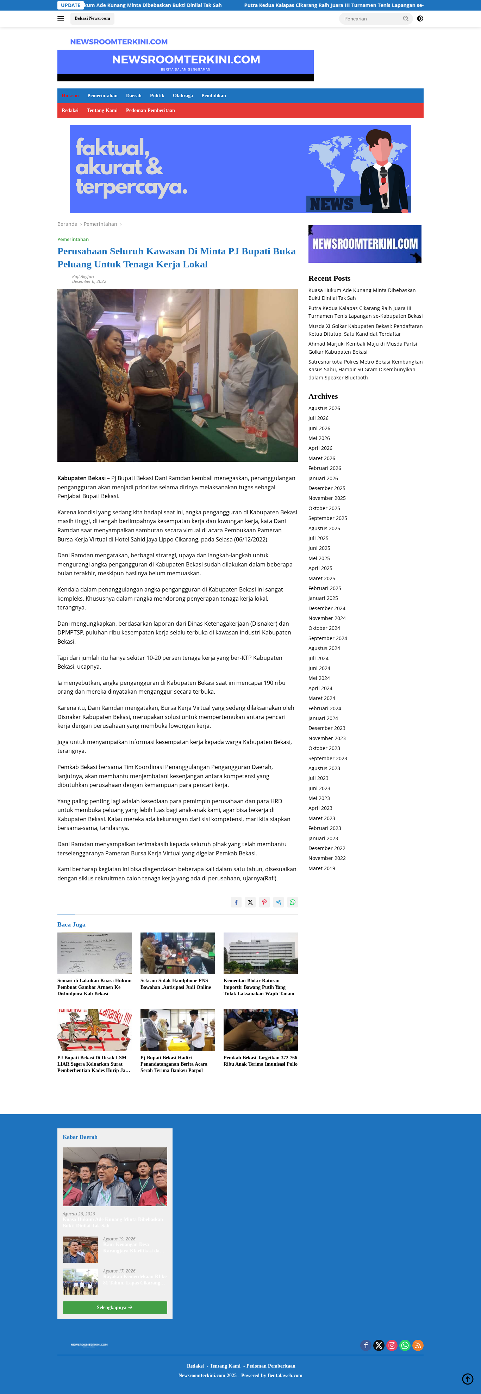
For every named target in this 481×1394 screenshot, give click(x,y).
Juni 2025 (319, 548)
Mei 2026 (319, 438)
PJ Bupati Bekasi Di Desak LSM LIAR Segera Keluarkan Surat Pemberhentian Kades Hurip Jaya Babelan (93, 1064)
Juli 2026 (318, 418)
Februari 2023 (324, 828)
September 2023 (327, 758)
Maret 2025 (321, 578)
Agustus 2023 (324, 768)
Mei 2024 (319, 678)
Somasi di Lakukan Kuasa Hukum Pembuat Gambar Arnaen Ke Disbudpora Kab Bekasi (94, 987)
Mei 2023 (319, 798)
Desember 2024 (326, 608)
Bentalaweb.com (285, 1375)
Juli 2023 (318, 778)
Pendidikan (213, 95)
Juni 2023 (319, 788)
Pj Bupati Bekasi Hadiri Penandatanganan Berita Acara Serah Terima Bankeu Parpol (173, 1064)
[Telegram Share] (278, 902)
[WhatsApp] (405, 1346)
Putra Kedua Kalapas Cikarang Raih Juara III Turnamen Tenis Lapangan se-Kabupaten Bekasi (308, 5)
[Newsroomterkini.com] (119, 41)
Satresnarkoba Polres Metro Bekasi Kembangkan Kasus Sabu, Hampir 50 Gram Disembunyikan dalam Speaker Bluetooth (365, 369)
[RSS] (418, 1346)
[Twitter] (379, 1346)
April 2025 (320, 568)
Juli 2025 (318, 538)
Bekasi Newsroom (92, 18)
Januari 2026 (323, 478)
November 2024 (327, 618)
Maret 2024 (321, 698)
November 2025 (327, 498)
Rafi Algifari (83, 276)
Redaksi (70, 110)
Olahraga (183, 95)
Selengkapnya (112, 1307)
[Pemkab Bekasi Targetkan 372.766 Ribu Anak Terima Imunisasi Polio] (261, 1030)
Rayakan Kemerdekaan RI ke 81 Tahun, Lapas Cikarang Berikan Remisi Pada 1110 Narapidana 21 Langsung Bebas (135, 1280)
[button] (406, 18)
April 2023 (320, 808)
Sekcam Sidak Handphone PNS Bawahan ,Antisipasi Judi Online (175, 984)
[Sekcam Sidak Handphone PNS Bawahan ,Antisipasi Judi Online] (177, 953)
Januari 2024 (323, 718)
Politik (157, 95)
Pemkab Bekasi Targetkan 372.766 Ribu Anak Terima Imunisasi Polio (261, 1061)
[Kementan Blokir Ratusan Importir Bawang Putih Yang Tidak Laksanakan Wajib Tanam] (261, 953)
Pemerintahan (102, 95)
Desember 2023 (326, 728)
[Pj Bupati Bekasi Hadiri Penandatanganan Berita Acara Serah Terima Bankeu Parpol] (177, 1030)
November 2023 (327, 738)
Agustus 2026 (324, 408)
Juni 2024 (319, 668)
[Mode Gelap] (420, 19)
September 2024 (327, 638)
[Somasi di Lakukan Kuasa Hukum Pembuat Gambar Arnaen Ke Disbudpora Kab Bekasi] (94, 953)
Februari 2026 (324, 468)
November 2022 (327, 858)
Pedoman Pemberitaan (150, 110)
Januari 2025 (323, 598)
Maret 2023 (321, 818)
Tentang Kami (102, 110)
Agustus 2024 (324, 648)
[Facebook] (365, 1346)
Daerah (134, 95)
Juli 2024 (318, 658)
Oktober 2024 (324, 628)
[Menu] (62, 19)
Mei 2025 (319, 558)
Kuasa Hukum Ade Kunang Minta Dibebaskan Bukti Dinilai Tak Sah (94, 5)
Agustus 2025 (324, 528)
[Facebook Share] (236, 902)
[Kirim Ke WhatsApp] (292, 902)
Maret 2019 (321, 868)
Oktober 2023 (324, 748)
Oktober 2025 (324, 508)
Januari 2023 (323, 838)
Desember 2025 (326, 488)
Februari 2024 (324, 708)
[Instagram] (392, 1346)
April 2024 (320, 688)
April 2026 (320, 448)
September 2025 (327, 518)
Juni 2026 (319, 428)
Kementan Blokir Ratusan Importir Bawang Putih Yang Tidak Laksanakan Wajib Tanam (259, 987)
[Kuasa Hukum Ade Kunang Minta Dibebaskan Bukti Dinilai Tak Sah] (115, 1176)
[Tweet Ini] (250, 902)
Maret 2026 (321, 458)
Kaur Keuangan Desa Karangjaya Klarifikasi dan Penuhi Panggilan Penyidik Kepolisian (132, 1248)
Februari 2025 (324, 588)
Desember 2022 (326, 848)
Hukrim (70, 95)
